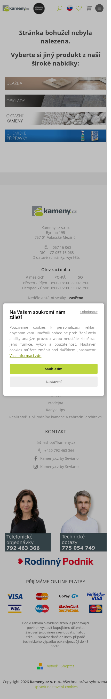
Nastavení (53, 381)
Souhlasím (53, 368)
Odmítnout (89, 311)
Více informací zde (25, 355)
